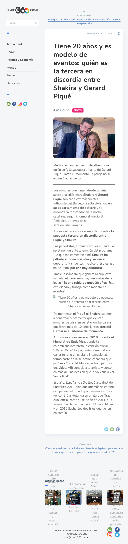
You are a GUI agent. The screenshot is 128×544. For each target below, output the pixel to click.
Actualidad (14, 44)
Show (10, 52)
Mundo (11, 68)
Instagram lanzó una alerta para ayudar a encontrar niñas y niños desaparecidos (84, 21)
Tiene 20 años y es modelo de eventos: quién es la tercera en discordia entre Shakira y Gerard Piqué (82, 71)
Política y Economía (20, 60)
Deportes (13, 83)
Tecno (11, 75)
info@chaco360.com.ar (76, 537)
